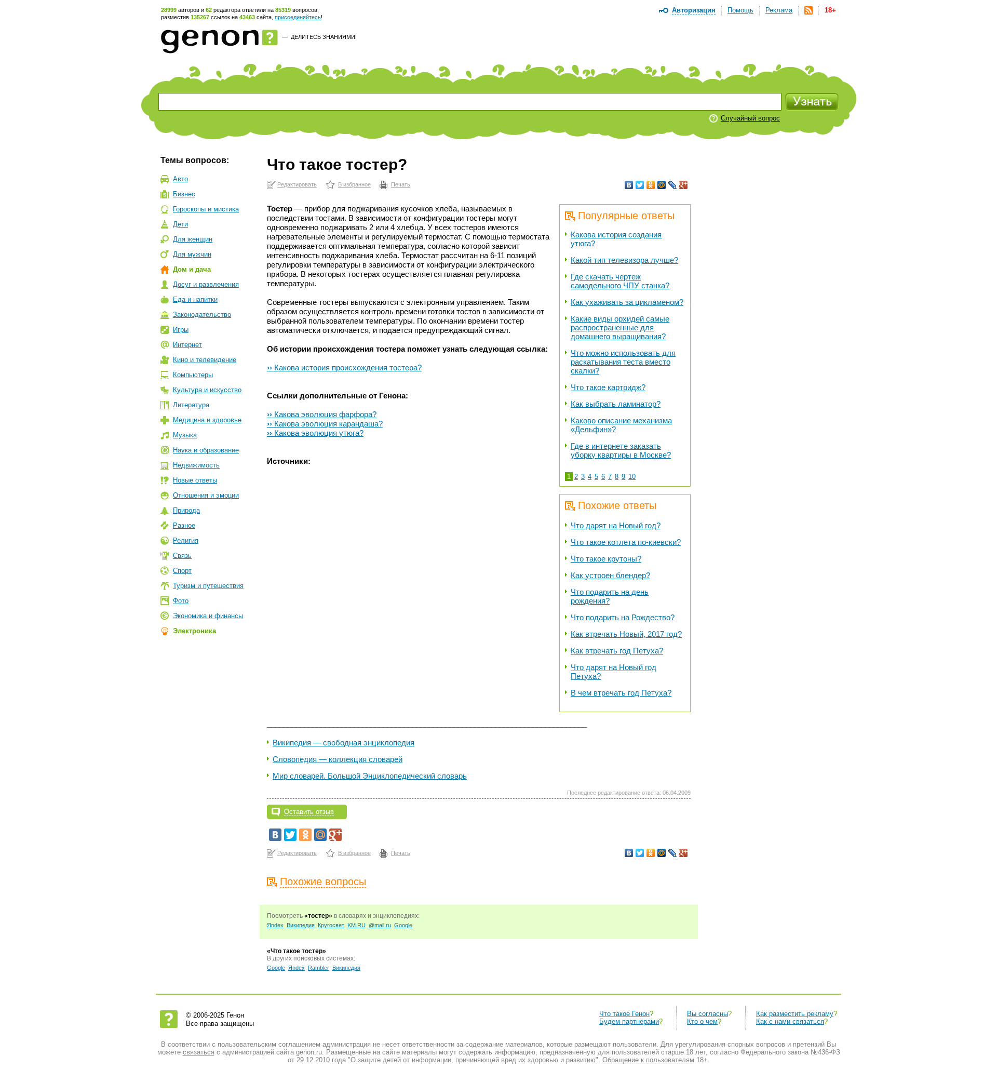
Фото (180, 601)
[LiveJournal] (672, 185)
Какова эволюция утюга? (315, 433)
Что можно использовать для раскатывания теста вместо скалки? (623, 362)
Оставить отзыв (309, 812)
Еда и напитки (195, 299)
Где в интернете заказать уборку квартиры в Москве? (621, 450)
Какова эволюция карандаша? (325, 423)
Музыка (185, 435)
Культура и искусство (207, 390)
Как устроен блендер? (610, 575)
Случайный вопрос (750, 118)
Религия (185, 540)
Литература (191, 405)
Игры (180, 329)
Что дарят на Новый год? (616, 525)
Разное (184, 525)
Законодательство (202, 314)
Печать (400, 184)
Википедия (301, 925)
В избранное (354, 184)
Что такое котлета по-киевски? (626, 542)
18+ (830, 10)
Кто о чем (702, 1021)
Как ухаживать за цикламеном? (627, 302)
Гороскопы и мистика (206, 209)
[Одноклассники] (650, 185)
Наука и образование (206, 450)
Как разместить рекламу (794, 1014)
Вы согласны (707, 1014)
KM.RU (356, 925)
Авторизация (694, 10)
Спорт (182, 570)
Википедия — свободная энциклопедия (343, 742)
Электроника (194, 631)
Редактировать (297, 184)
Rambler (318, 968)
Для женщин (192, 239)
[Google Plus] (683, 185)
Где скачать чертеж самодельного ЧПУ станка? (620, 281)
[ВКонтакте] (629, 185)
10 (632, 476)
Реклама (778, 10)
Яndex (275, 925)
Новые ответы (195, 480)
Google (403, 925)
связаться (198, 1052)
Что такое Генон (624, 1014)
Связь (182, 555)
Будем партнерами (629, 1021)
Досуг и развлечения (206, 284)
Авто (180, 179)
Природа (186, 510)
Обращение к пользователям (648, 1060)
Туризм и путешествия (208, 586)
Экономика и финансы (208, 616)
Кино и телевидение (204, 360)
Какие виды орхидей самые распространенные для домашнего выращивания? (620, 327)
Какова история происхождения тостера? (344, 367)
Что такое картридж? (608, 387)
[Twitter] (640, 185)
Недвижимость (196, 465)
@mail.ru (380, 925)
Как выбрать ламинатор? (616, 403)
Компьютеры (193, 375)
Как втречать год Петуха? (617, 650)
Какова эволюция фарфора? (321, 414)
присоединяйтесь (298, 17)
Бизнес (184, 194)
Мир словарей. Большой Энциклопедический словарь (370, 775)
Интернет (187, 345)
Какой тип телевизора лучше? (624, 260)
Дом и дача (192, 269)
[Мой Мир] (661, 185)
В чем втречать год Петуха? (621, 692)
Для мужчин (192, 254)
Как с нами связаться (790, 1021)
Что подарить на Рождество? (623, 617)
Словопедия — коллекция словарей (337, 759)
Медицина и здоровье (207, 420)
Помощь (740, 10)
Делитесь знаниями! (324, 37)
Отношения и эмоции (206, 495)
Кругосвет (331, 925)
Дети (180, 224)
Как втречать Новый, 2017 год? (626, 634)
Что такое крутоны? (606, 558)
